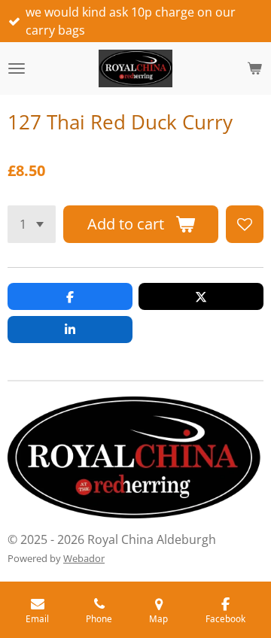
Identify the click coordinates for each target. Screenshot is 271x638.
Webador (84, 558)
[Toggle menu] (16, 68)
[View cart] (254, 68)
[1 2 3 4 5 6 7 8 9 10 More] (32, 224)
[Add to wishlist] (244, 224)
